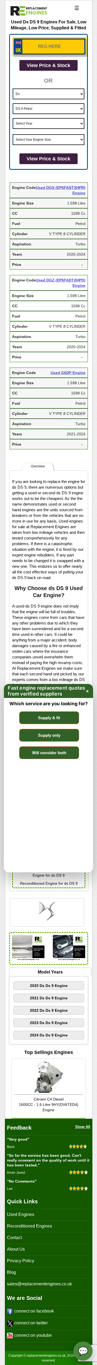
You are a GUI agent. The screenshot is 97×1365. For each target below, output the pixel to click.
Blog (11, 1272)
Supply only (49, 735)
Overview (38, 466)
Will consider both (49, 752)
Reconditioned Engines (29, 1226)
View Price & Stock (48, 65)
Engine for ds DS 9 (49, 875)
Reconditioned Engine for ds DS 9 (49, 883)
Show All (82, 1127)
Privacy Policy (20, 1260)
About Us (16, 1249)
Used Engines (20, 1214)
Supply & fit (49, 717)
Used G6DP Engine (68, 373)
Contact (14, 1237)
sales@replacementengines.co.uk (39, 1284)
